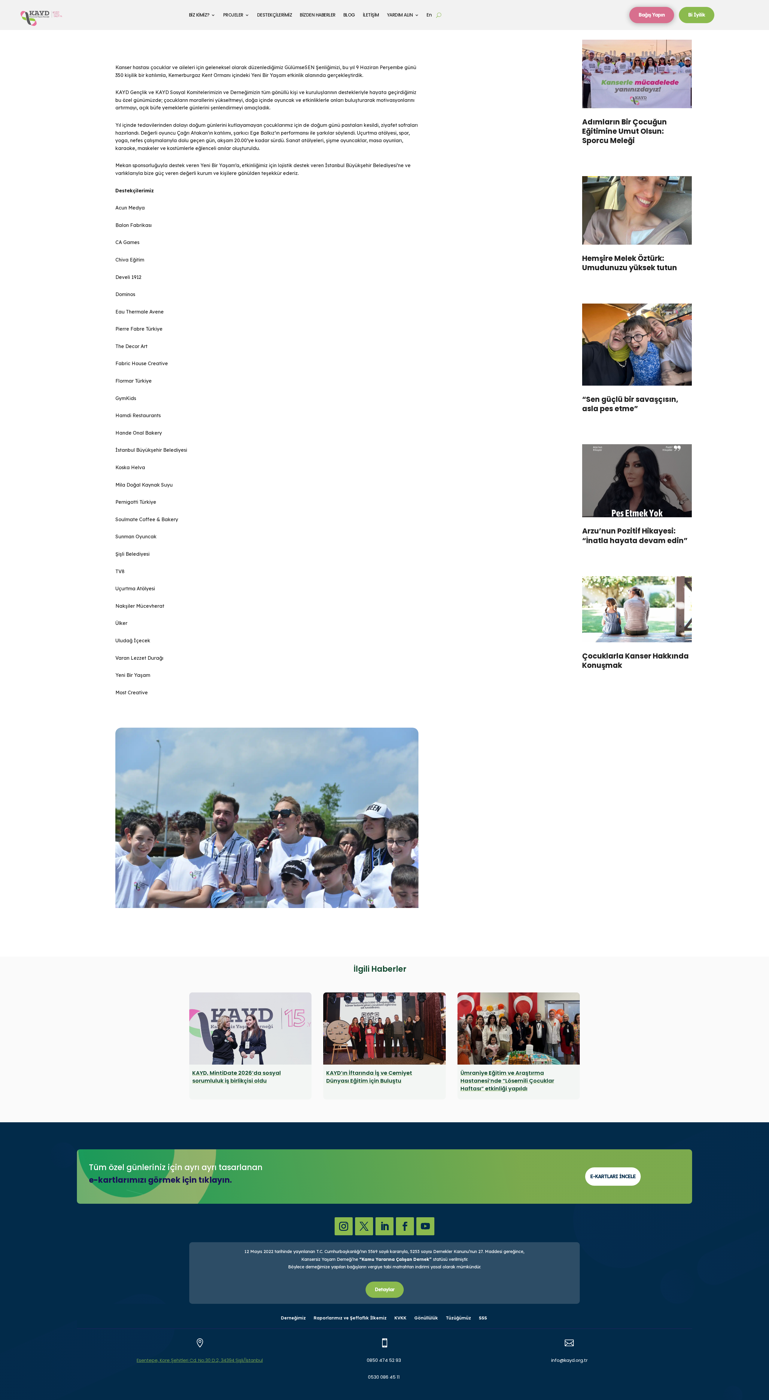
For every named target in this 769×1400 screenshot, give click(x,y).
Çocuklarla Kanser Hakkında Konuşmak (635, 660)
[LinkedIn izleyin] (384, 1226)
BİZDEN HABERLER (318, 15)
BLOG (349, 15)
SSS (483, 1318)
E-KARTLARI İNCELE (613, 1176)
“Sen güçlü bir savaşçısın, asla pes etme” (630, 404)
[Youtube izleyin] (425, 1226)
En (429, 15)
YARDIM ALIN (400, 15)
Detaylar (384, 1289)
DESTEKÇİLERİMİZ (274, 15)
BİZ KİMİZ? (199, 15)
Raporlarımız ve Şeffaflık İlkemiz (350, 1318)
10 (287, 895)
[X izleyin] (364, 1226)
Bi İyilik (696, 15)
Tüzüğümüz (458, 1318)
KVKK (400, 1318)
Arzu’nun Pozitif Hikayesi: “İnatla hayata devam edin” (635, 535)
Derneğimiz (293, 1318)
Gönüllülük (426, 1318)
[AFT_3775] (267, 828)
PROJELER (233, 15)
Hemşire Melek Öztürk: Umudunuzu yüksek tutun (629, 263)
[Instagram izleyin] (344, 1226)
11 (292, 895)
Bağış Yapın (652, 15)
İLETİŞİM (371, 15)
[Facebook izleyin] (405, 1226)
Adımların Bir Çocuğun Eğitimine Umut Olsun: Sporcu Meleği (624, 131)
